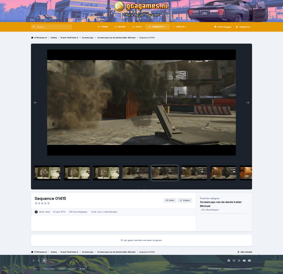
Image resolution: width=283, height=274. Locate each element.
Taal (35, 269)
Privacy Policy (48, 269)
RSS (83, 269)
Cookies (72, 269)
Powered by (238, 269)
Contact (61, 269)
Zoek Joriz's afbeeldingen (104, 212)
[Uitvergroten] (141, 102)
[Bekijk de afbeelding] (47, 173)
